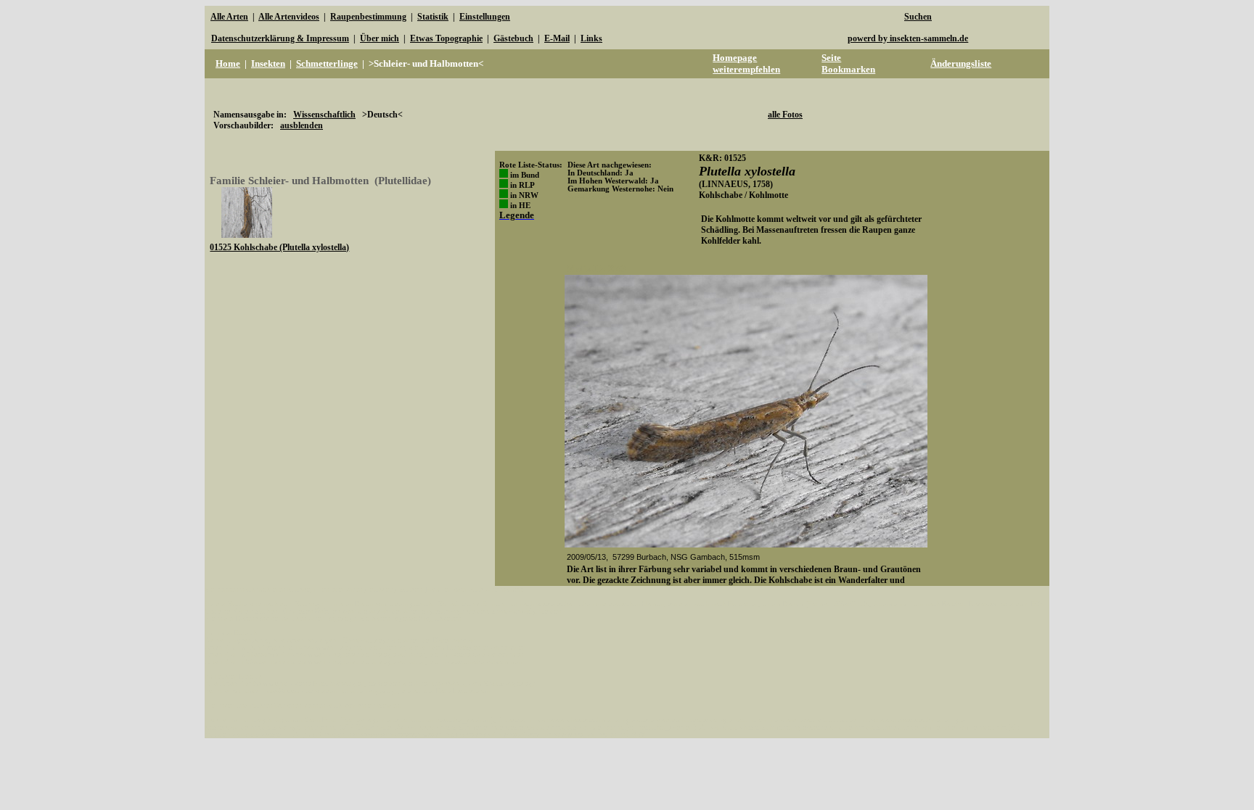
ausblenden (301, 125)
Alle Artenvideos (288, 17)
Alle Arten (229, 17)
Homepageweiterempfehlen (746, 63)
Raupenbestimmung (368, 17)
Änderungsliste (960, 63)
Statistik (432, 17)
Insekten (268, 63)
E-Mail (557, 38)
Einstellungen (484, 17)
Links (591, 38)
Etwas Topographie (446, 38)
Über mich (379, 38)
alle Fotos (785, 114)
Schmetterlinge (327, 63)
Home (228, 63)
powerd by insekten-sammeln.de (908, 38)
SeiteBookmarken (848, 63)
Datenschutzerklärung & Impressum (280, 38)
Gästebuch (513, 38)
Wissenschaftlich (324, 114)
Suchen (918, 17)
